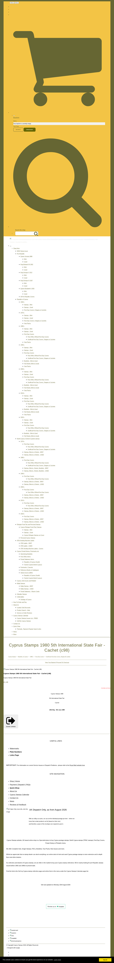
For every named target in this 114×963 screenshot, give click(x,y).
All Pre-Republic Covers (27, 296)
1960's (22, 302)
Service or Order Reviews (24, 613)
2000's (22, 369)
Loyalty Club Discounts (23, 607)
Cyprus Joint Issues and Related (26, 580)
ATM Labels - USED (26, 546)
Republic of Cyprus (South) (32, 562)
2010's (22, 393)
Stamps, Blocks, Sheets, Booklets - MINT (36, 468)
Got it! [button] (105, 959)
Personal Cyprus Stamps (27, 538)
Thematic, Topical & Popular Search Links (29, 629)
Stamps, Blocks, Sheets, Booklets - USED (36, 471)
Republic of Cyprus (22, 299)
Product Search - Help (23, 610)
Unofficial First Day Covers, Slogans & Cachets (41, 339)
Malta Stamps (21, 583)
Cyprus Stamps (12, 656)
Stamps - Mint (28, 304)
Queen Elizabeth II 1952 (27, 288)
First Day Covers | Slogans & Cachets (35, 310)
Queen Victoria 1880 (26, 256)
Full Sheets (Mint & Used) (31, 363)
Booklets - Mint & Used (30, 361)
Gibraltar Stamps (22, 594)
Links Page (14, 755)
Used (25, 262)
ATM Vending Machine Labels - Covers (31, 548)
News (15, 631)
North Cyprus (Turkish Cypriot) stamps (28, 438)
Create (18, 948)
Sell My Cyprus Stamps (24, 621)
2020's (22, 417)
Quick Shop (16, 626)
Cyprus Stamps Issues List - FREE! (27, 618)
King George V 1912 (26, 272)
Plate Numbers (16, 752)
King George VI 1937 (26, 280)
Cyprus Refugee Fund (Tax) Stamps (31, 527)
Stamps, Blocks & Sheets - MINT (33, 452)
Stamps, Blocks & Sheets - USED (34, 454)
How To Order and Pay (20, 602)
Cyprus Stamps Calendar (20, 615)
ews (12, 801)
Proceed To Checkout (62, 662)
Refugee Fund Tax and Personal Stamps (28, 524)
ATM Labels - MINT (26, 543)
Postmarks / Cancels (26, 567)
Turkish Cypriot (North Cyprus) (33, 564)
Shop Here (16, 248)
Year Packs (27, 323)
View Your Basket (50, 662)
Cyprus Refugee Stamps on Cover (34, 535)
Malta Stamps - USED (26, 589)
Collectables (20, 597)
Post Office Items (25, 556)
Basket (18, 129)
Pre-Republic (20, 253)
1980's (22, 326)
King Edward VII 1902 (26, 264)
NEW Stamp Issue (22, 251)
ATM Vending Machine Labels (25, 540)
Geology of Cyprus (25, 599)
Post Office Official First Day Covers (38, 337)
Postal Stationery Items (27, 559)
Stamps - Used (28, 307)
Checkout (29, 129)
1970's (22, 312)
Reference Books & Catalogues (29, 570)
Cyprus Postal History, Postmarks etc (28, 551)
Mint (25, 259)
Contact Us (16, 623)
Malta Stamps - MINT (26, 586)
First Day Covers (29, 334)
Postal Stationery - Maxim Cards (29, 591)
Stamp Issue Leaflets (26, 572)
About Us (16, 605)
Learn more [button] (57, 959)
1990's (22, 345)
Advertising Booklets (26, 554)
